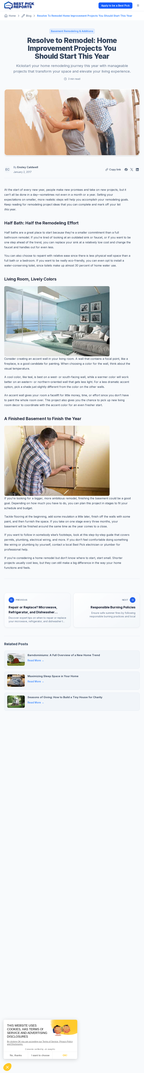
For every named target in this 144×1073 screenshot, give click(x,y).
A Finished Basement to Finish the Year (42, 418)
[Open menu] (138, 5)
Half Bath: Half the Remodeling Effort (41, 222)
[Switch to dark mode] (93, 5)
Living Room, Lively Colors (30, 279)
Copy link (115, 169)
